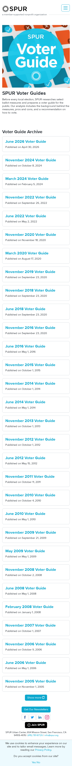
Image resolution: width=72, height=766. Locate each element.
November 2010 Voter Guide (30, 495)
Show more (34, 697)
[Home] (16, 9)
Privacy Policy (43, 750)
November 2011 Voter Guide (30, 476)
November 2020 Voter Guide (30, 234)
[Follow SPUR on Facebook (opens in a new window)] (25, 717)
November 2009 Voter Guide (30, 532)
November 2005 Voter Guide (30, 681)
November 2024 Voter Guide (30, 160)
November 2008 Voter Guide (30, 569)
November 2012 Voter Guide (30, 439)
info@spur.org (51, 735)
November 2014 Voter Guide (30, 383)
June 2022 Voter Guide (25, 216)
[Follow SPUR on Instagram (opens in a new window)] (47, 717)
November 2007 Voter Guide (30, 625)
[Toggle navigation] (65, 7)
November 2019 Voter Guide (30, 271)
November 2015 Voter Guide (30, 365)
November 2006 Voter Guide (30, 644)
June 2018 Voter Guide (25, 309)
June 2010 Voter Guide (25, 513)
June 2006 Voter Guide (25, 662)
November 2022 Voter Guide (30, 197)
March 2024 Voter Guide (27, 178)
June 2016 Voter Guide (25, 346)
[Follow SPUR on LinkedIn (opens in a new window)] (39, 717)
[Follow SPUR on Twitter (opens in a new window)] (32, 717)
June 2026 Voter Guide (25, 141)
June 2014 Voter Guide (25, 402)
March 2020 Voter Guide (27, 253)
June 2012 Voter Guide (25, 458)
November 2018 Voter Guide (30, 290)
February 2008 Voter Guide (29, 606)
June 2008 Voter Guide (25, 588)
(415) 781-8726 (35, 735)
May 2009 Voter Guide (25, 551)
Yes (34, 762)
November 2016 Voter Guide (30, 327)
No (38, 762)
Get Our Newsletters (36, 709)
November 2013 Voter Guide (30, 421)
